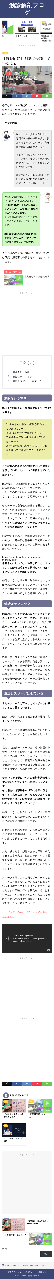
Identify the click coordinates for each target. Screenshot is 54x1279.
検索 (4, 1249)
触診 (5, 53)
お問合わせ (42, 1272)
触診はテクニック (22, 376)
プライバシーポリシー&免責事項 (20, 1272)
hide (31, 363)
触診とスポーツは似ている (27, 381)
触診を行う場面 (21, 372)
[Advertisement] (27, 322)
